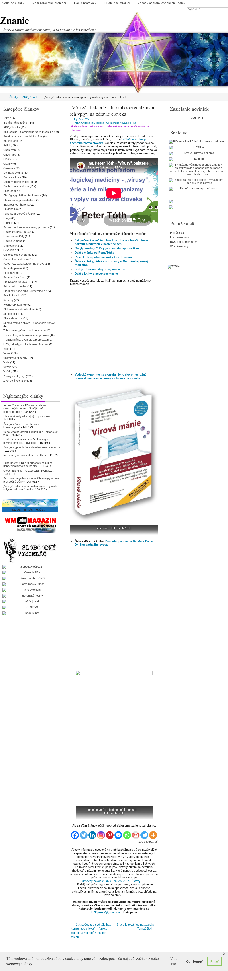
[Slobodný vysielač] (30, 550)
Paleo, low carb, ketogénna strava (23, 263)
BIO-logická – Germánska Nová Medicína (28, 132)
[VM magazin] (30, 524)
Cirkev (7, 159)
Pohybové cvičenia (14, 277)
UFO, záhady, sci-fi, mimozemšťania (25, 344)
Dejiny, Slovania (13, 172)
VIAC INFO (197, 118)
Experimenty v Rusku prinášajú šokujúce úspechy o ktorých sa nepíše (28, 464)
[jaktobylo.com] (30, 590)
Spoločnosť (10, 313)
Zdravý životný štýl (14, 376)
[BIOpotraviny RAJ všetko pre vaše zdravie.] (197, 142)
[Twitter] (84, 833)
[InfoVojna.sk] (30, 601)
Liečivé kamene (12, 241)
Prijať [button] (214, 961)
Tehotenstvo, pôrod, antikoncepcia (24, 330)
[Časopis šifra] (30, 572)
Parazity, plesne (12, 268)
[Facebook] (75, 833)
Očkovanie (9, 250)
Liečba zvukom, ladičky (17, 232)
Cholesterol (10, 150)
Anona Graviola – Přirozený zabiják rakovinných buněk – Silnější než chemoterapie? (24, 408)
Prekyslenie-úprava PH (17, 282)
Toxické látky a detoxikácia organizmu (26, 335)
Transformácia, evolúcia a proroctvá (25, 339)
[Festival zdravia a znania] (197, 153)
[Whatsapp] (127, 833)
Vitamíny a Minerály (15, 358)
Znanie (14, 20)
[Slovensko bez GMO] (30, 578)
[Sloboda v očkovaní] (30, 567)
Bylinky (7, 145)
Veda (6, 348)
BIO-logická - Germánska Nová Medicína (113, 122)
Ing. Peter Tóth (82, 119)
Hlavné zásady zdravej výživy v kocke (26, 416)
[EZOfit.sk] (197, 147)
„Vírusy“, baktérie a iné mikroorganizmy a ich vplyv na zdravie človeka (30, 488)
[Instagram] (101, 833)
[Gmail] (136, 833)
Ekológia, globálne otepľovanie (22, 195)
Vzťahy (7, 371)
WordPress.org (179, 246)
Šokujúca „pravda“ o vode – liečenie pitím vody (31, 447)
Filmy (6, 218)
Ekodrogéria (10, 191)
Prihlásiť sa (177, 232)
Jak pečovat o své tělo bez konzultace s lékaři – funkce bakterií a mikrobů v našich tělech (112, 242)
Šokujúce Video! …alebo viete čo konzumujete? (23, 426)
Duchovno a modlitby (16, 186)
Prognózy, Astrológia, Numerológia (24, 291)
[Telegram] (144, 833)
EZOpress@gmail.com (106, 912)
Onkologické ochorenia (17, 254)
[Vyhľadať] (226, 10)
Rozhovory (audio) (14, 304)
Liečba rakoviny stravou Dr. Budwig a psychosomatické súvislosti (25, 441)
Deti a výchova (12, 177)
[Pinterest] (110, 833)
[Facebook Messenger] (118, 833)
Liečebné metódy (13, 236)
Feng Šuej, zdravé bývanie (19, 213)
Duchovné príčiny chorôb (18, 181)
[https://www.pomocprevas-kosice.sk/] (30, 505)
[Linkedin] (92, 833)
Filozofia (8, 222)
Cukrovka (9, 168)
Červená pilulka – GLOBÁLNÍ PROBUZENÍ (29, 470)
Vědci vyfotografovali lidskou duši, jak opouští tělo (30, 433)
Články (13, 97)
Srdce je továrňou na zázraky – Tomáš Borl (137, 926)
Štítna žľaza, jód (13, 318)
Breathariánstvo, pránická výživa (23, 136)
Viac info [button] (173, 961)
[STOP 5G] (30, 607)
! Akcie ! (7, 118)
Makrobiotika (11, 245)
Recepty (8, 300)
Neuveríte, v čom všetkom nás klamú (25, 455)
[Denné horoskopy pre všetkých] (197, 189)
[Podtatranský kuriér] (30, 584)
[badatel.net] (30, 613)
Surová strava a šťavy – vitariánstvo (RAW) (29, 323)
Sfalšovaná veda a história (19, 309)
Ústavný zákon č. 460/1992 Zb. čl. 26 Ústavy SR (113, 881)
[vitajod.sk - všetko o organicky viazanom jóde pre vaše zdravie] (197, 181)
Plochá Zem (10, 272)
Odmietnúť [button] (194, 961)
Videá (6, 353)
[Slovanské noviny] (30, 596)
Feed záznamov (179, 237)
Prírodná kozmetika (15, 286)
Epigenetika (10, 209)
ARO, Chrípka (30, 97)
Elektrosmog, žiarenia (16, 204)
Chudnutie (9, 154)
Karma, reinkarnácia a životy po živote (26, 227)
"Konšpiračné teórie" (15, 122)
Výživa (7, 367)
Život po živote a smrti (16, 380)
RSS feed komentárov (183, 241)
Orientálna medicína (15, 259)
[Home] (3, 97)
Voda (6, 362)
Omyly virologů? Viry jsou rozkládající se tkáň (107, 248)
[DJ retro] (197, 159)
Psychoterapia (12, 295)
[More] (153, 833)
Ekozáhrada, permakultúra (19, 200)
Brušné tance (11, 140)
